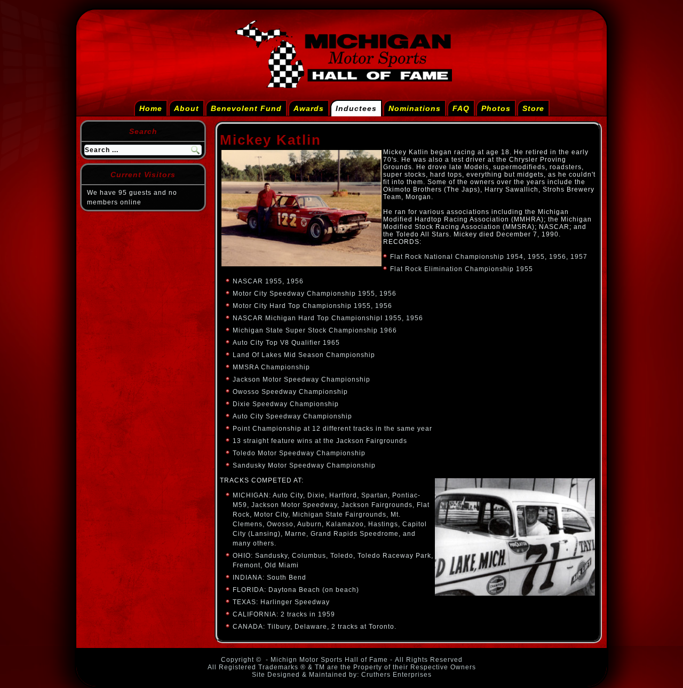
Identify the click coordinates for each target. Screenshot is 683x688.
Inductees (356, 108)
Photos (496, 108)
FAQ (461, 108)
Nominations (414, 108)
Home (150, 108)
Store (533, 108)
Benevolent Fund (246, 108)
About (186, 108)
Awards (308, 108)
